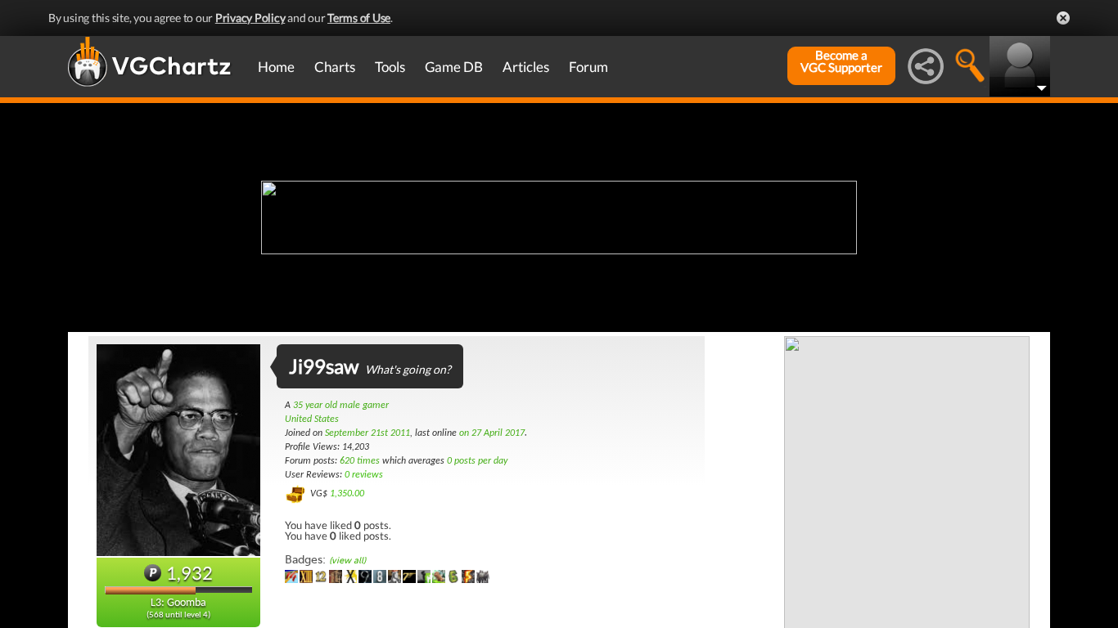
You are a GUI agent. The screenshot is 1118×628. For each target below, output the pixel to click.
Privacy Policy (250, 18)
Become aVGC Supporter (841, 61)
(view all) (347, 560)
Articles (526, 66)
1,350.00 (347, 494)
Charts (334, 66)
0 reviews (364, 475)
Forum (588, 66)
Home (276, 66)
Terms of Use (358, 18)
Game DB (454, 66)
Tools (390, 66)
